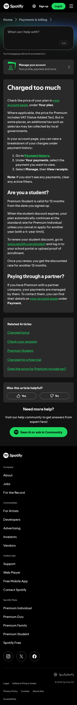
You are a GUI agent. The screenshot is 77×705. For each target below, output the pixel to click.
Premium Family (15, 625)
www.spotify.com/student (26, 244)
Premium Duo (13, 616)
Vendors (9, 545)
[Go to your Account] (67, 67)
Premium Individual (17, 608)
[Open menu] (71, 6)
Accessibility (9, 699)
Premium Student (20, 350)
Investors (10, 536)
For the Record (14, 492)
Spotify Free (12, 642)
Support (9, 563)
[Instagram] (8, 656)
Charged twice (18, 332)
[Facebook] (34, 656)
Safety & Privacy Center (24, 683)
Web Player (11, 572)
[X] (21, 656)
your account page (44, 298)
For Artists (10, 511)
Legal (6, 683)
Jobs (6, 484)
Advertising (12, 528)
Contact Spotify (14, 589)
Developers (11, 519)
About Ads (38, 691)
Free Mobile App (15, 581)
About (8, 475)
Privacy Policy (10, 691)
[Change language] (34, 6)
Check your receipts (22, 341)
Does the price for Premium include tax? (36, 368)
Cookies (25, 691)
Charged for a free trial (24, 359)
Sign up (43, 6)
